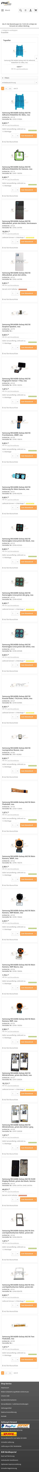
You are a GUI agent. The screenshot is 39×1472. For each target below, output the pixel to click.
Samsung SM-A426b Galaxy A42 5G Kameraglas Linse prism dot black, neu (18, 540)
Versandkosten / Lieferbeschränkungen (14, 1404)
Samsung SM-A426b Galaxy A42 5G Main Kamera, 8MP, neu (18, 1020)
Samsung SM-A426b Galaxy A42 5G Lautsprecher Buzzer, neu (16, 749)
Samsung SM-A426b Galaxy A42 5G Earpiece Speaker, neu (16, 325)
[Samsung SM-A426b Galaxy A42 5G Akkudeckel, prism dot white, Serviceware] (19, 261)
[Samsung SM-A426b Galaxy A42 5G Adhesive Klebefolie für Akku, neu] (19, 51)
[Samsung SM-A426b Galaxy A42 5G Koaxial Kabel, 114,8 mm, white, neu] (19, 685)
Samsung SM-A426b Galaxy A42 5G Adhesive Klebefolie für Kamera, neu (17, 168)
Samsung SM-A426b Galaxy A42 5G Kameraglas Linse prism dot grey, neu (17, 594)
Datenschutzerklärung (9, 1412)
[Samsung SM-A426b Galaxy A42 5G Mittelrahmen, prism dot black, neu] (19, 1062)
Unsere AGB (5, 1396)
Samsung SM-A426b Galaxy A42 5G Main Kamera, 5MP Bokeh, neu (18, 912)
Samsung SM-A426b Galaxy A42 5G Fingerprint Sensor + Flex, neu (16, 380)
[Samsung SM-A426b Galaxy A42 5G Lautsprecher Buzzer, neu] (19, 737)
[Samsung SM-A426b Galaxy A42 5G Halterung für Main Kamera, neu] (19, 476)
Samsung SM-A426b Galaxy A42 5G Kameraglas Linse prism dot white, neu (18, 646)
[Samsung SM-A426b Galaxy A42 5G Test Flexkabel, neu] (19, 1325)
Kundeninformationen (9, 1400)
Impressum (5, 1388)
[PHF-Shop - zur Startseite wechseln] (6, 3)
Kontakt (3, 1416)
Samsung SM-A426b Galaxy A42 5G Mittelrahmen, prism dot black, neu (17, 1074)
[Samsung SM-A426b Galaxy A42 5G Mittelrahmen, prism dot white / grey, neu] (19, 1113)
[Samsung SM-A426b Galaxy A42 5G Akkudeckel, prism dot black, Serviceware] (19, 210)
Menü (7, 10)
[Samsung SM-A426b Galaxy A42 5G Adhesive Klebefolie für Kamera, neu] (19, 155)
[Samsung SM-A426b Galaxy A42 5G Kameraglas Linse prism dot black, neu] (19, 527)
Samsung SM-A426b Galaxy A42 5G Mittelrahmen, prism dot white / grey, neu (18, 1126)
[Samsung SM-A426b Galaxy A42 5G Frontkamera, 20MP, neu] (19, 422)
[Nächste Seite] (6, 88)
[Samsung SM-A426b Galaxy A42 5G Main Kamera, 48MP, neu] (19, 845)
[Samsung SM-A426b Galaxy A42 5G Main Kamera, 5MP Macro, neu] (19, 953)
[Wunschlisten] (25, 10)
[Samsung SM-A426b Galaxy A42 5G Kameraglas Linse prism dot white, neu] (19, 633)
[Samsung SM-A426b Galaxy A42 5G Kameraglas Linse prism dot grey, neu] (19, 582)
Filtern (6, 78)
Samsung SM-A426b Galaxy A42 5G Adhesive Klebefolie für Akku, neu (19, 61)
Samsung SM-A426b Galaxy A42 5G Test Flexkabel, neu (18, 1338)
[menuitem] (5, 10)
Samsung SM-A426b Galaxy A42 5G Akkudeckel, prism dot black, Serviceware (19, 222)
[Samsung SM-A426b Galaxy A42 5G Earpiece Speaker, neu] (19, 313)
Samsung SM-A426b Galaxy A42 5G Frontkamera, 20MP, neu (16, 434)
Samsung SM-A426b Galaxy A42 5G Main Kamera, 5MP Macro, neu (18, 966)
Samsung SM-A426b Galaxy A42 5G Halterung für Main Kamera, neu (16, 488)
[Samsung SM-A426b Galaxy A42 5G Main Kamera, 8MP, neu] (19, 1008)
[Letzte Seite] (10, 88)
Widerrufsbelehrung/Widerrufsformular (15, 1392)
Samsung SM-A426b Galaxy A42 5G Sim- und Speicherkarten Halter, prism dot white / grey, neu (18, 1286)
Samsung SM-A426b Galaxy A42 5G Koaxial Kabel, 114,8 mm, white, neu (17, 697)
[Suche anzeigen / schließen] (20, 10)
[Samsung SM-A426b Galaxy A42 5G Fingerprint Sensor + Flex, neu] (19, 367)
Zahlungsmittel (6, 1408)
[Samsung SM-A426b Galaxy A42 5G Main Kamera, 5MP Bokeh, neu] (19, 899)
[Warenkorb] (36, 10)
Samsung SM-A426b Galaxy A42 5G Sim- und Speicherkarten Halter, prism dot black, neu (18, 1232)
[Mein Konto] (30, 10)
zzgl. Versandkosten (22, 69)
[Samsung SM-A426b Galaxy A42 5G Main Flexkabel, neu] (19, 791)
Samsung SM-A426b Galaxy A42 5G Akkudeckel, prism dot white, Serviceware (16, 274)
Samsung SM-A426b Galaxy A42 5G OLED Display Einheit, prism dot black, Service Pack (18, 1180)
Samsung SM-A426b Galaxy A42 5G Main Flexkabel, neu (18, 803)
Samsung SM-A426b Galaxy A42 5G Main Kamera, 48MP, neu (18, 857)
